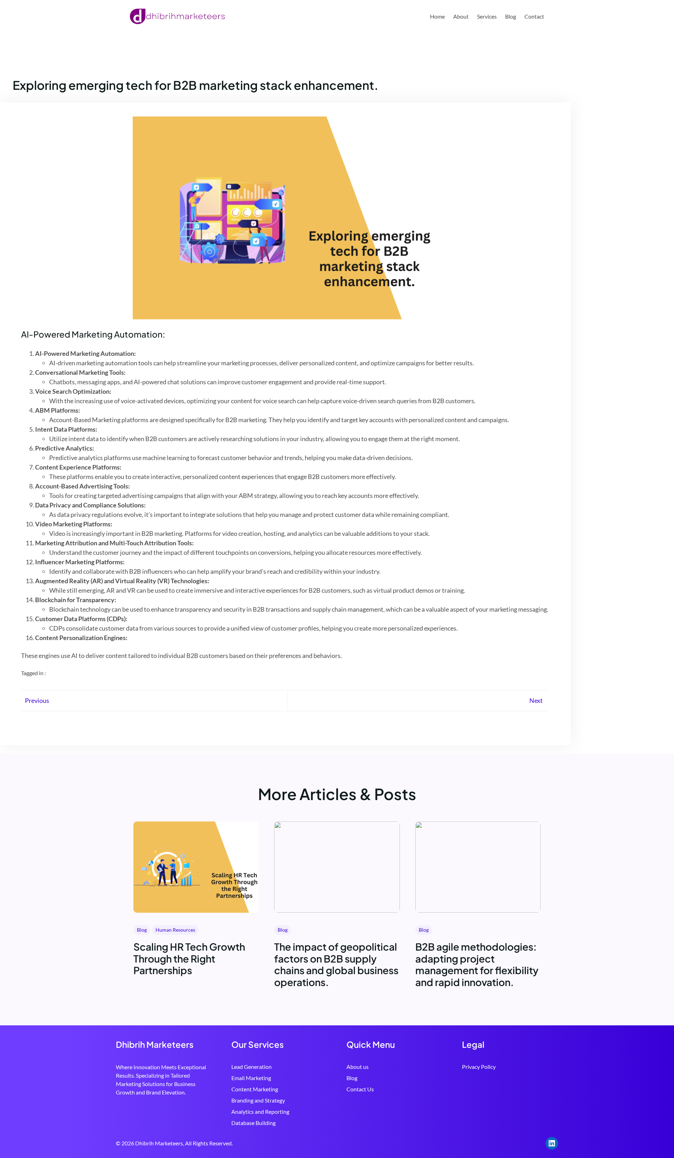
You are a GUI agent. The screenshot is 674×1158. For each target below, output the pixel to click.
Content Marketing (254, 1089)
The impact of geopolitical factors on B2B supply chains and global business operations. (336, 964)
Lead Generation (251, 1066)
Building (266, 1122)
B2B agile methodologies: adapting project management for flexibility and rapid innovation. (476, 964)
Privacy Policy (479, 1066)
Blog (142, 930)
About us (357, 1066)
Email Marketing (251, 1077)
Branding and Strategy (258, 1100)
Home (437, 16)
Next (536, 700)
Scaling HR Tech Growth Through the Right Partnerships (189, 958)
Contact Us (360, 1089)
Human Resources (175, 930)
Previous (37, 700)
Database (243, 1122)
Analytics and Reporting (260, 1111)
